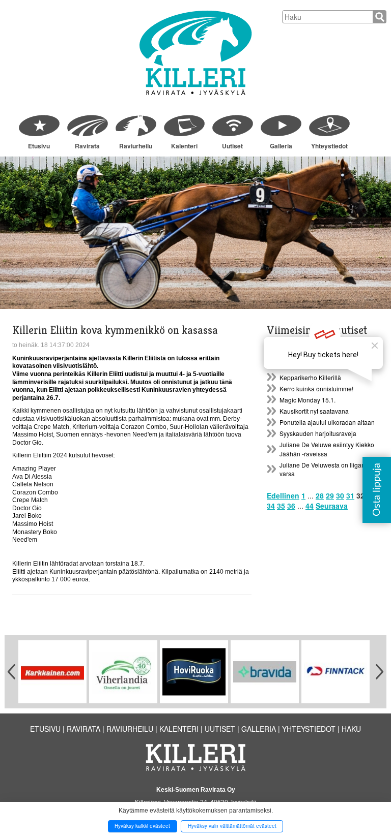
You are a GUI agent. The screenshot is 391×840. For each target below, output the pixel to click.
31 (350, 495)
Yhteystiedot (329, 145)
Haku (351, 729)
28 (320, 495)
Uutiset (232, 145)
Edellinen (283, 495)
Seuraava (332, 506)
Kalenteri (184, 145)
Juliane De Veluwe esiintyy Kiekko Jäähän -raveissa (327, 448)
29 (330, 495)
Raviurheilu (135, 145)
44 (309, 506)
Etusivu (39, 145)
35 (281, 506)
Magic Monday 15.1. (308, 399)
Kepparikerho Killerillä (310, 377)
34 (271, 506)
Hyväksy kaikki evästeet (142, 825)
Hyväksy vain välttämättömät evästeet (232, 825)
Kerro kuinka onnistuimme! (316, 388)
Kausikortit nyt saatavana (314, 411)
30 (340, 495)
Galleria (281, 145)
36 (291, 506)
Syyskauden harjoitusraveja (318, 433)
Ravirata (87, 145)
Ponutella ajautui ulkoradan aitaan (327, 422)
